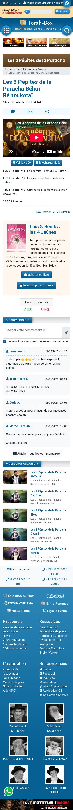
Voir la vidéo (23, 162)
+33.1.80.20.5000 (56, 569)
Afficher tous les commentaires (38, 453)
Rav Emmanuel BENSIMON (53, 212)
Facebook (48, 673)
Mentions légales (13, 682)
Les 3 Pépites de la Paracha (32, 69)
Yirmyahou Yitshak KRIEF (44, 560)
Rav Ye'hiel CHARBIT (41, 522)
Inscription (46, 644)
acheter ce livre (38, 275)
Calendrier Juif (49, 627)
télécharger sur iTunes (37, 285)
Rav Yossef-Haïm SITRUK (55, 790)
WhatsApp (49, 682)
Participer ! (62, 11)
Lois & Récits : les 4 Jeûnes (45, 229)
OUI (29, 309)
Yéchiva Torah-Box (15, 644)
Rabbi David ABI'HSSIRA (18, 759)
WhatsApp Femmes (55, 686)
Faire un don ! (11, 678)
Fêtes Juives (10, 631)
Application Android (55, 695)
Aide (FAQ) (9, 690)
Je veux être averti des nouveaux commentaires (38, 341)
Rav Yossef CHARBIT (42, 541)
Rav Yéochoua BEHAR (42, 484)
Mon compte (12, 3)
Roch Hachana (23, 28)
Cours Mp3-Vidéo (14, 640)
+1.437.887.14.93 (56, 579)
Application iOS (52, 690)
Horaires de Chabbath (53, 636)
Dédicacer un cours (15, 648)
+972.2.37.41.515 (20, 579)
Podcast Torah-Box (52, 648)
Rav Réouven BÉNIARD (42, 503)
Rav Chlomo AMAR (55, 759)
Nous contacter (20, 569)
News (6, 636)
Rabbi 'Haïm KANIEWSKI (54, 729)
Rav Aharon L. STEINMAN (18, 729)
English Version (49, 652)
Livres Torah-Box (50, 640)
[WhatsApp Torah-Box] (67, 3)
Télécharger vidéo (49, 162)
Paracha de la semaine (17, 627)
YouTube (49, 678)
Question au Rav (53, 28)
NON (47, 309)
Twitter (47, 669)
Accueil (8, 69)
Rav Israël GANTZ (18, 788)
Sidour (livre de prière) (53, 631)
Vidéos (38, 28)
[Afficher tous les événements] (24, 3)
